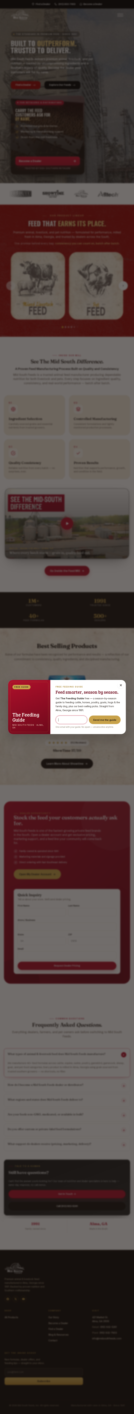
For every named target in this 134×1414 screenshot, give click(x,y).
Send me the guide (104, 719)
